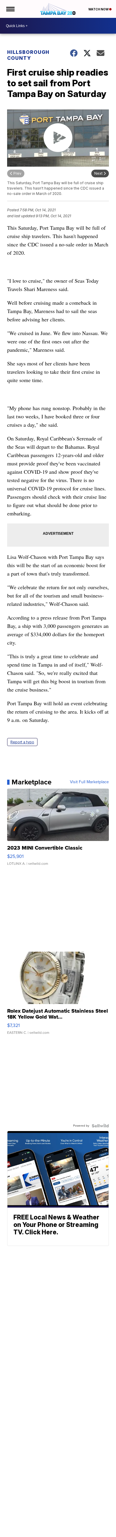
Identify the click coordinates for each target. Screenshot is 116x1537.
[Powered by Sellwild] (100, 1126)
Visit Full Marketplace (89, 782)
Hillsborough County (28, 55)
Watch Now (98, 9)
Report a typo (22, 742)
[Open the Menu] (9, 8)
